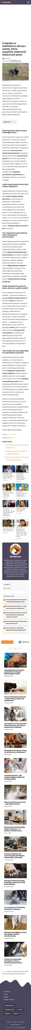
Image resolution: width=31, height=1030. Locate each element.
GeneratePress (22, 1027)
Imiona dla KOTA (10, 1009)
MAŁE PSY (7, 1013)
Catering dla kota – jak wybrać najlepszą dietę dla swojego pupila (14, 777)
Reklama (15, 1022)
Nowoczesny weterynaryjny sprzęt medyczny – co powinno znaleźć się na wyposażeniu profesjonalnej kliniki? (15, 829)
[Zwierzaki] (6, 2)
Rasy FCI (20, 1009)
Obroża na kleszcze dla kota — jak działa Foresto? (15, 803)
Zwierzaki (7, 58)
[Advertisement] (15, 22)
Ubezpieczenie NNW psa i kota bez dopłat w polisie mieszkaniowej (15, 934)
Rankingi (6, 997)
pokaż (13, 122)
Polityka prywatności (16, 1024)
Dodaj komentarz (7, 642)
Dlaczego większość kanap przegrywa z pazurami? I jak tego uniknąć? (14, 882)
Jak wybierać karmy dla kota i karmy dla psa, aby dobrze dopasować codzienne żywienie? (16, 615)
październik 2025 (12, 434)
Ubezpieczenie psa (9, 999)
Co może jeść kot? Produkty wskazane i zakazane (14, 908)
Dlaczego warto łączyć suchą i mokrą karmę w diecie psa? (15, 751)
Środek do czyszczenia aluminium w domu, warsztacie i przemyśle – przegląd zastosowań (13, 961)
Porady (7, 588)
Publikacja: (11, 60)
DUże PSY (16, 1013)
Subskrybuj (25, 642)
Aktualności (7, 991)
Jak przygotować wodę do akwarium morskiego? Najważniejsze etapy (14, 672)
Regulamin (21, 1022)
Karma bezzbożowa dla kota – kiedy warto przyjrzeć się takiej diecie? (15, 698)
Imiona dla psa (9, 1005)
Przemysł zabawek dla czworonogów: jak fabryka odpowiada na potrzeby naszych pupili (14, 855)
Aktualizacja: (12, 61)
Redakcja (9, 1022)
